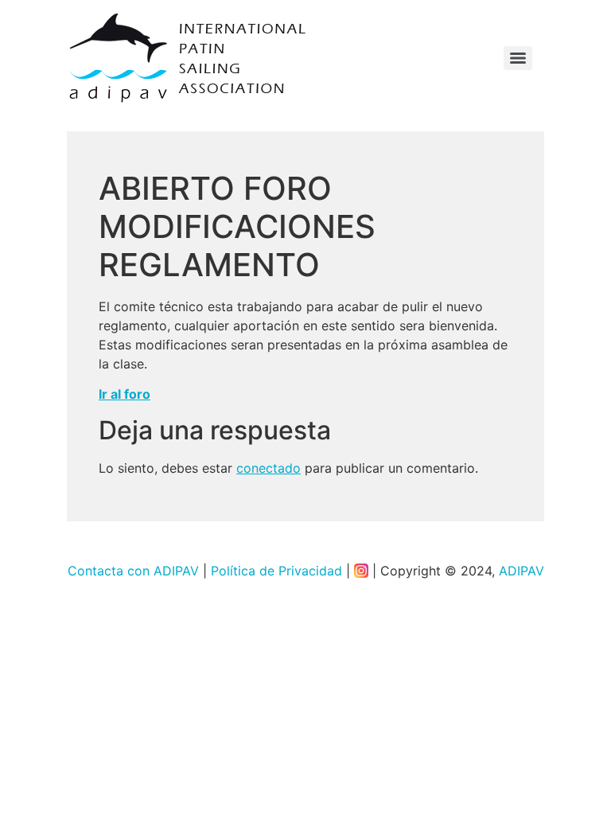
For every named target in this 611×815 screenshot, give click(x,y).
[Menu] (518, 58)
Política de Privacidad (276, 571)
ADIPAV (521, 571)
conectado (268, 468)
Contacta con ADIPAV (133, 571)
